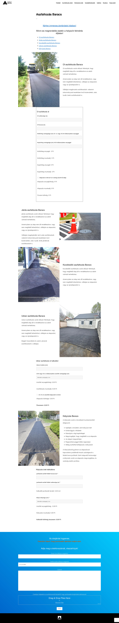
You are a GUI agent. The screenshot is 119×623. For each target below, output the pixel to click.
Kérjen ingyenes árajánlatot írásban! (59, 25)
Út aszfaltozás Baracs (46, 37)
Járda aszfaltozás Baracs (47, 40)
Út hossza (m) (41, 125)
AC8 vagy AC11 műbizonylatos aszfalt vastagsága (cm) (52, 373)
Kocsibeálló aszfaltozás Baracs (49, 43)
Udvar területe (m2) (42, 365)
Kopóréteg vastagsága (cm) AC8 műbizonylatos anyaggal (54, 142)
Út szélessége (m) (42, 116)
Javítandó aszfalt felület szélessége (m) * (48, 482)
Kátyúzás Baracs (45, 48)
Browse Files (59, 602)
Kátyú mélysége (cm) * (42, 497)
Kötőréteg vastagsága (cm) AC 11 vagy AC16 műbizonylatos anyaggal (58, 133)
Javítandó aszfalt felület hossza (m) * (47, 473)
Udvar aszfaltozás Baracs (48, 46)
